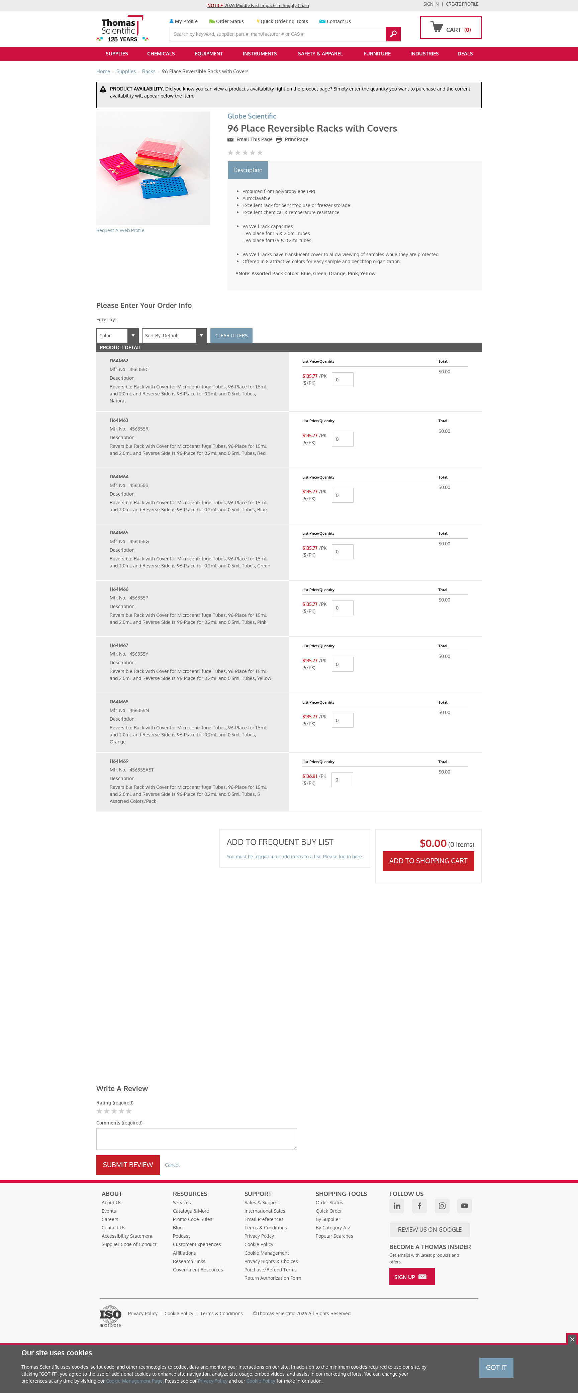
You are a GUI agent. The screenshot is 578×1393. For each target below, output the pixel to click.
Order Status (230, 21)
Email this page (254, 139)
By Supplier (328, 1219)
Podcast (181, 1236)
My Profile (186, 21)
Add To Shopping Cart (428, 861)
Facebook (419, 1206)
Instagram (442, 1206)
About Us (111, 1202)
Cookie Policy (259, 1244)
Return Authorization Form (273, 1278)
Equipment (209, 53)
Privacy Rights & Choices (271, 1261)
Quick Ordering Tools (284, 21)
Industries (424, 53)
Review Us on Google (430, 1230)
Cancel (172, 1165)
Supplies (117, 53)
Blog (178, 1227)
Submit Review (128, 1165)
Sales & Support (262, 1202)
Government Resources (198, 1269)
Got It (496, 1367)
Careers (110, 1219)
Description (248, 170)
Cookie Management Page (134, 1381)
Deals (465, 53)
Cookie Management (267, 1253)
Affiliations (184, 1253)
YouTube (464, 1206)
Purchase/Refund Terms (271, 1269)
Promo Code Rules (192, 1219)
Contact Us (339, 21)
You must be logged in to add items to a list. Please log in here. (295, 856)
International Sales (265, 1211)
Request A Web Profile (120, 230)
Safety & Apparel (320, 53)
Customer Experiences (197, 1244)
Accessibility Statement (127, 1236)
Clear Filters (231, 335)
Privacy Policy (259, 1236)
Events (109, 1211)
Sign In (431, 4)
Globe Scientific (251, 116)
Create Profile (462, 4)
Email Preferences (264, 1219)
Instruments (260, 53)
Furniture (377, 53)
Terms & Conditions (266, 1227)
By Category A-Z (333, 1227)
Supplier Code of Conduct (129, 1244)
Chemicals (161, 53)
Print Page (296, 139)
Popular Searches (334, 1236)
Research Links (189, 1261)
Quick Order (329, 1211)
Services (182, 1202)
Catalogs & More (191, 1211)
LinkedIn (396, 1206)
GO (393, 34)
